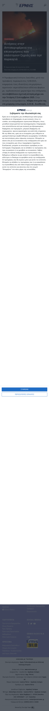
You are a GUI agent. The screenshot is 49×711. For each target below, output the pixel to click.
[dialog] (24, 355)
